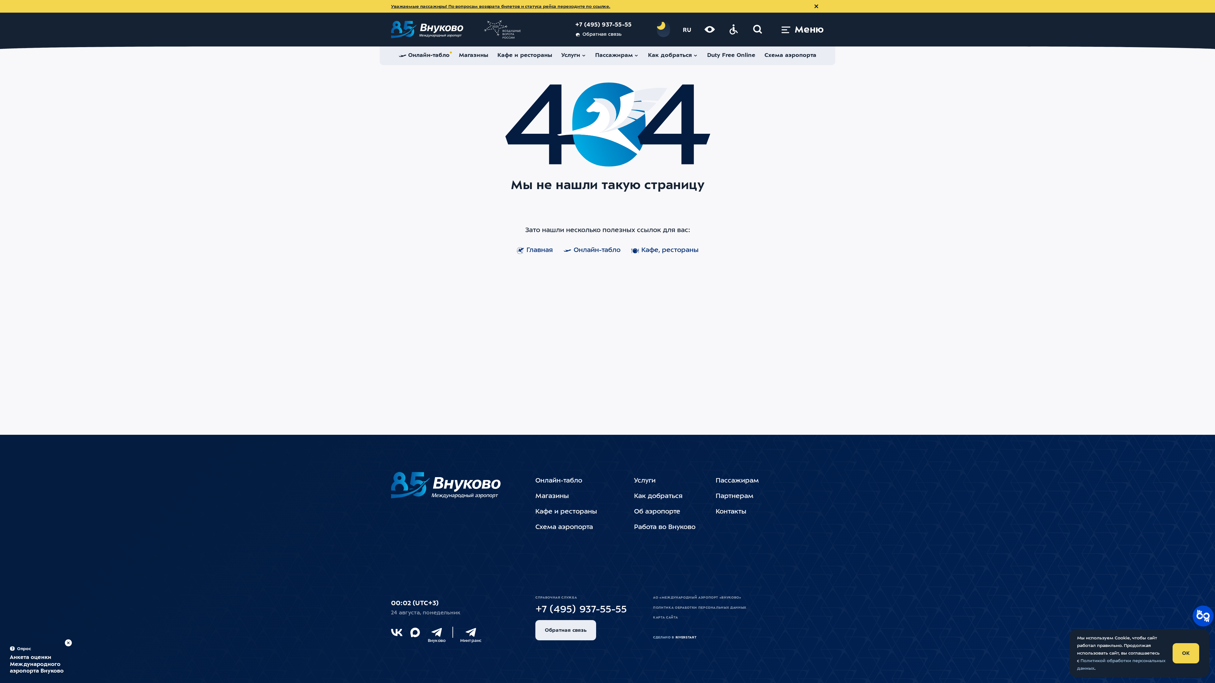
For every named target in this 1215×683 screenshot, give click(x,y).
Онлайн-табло (597, 250)
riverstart (686, 637)
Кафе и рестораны (566, 512)
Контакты (731, 512)
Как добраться (658, 496)
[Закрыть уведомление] (816, 6)
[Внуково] (436, 632)
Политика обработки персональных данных (699, 607)
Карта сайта (665, 617)
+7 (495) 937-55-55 (603, 25)
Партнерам (734, 496)
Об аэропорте (657, 512)
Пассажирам (737, 481)
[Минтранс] (471, 632)
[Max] (415, 632)
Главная (539, 250)
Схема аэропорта (564, 527)
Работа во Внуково (664, 527)
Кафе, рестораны (670, 250)
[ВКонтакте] (396, 632)
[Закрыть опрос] (68, 642)
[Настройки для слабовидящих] (709, 29)
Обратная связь (602, 34)
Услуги (645, 481)
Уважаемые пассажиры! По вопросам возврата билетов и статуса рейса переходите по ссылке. (500, 6)
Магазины (552, 496)
